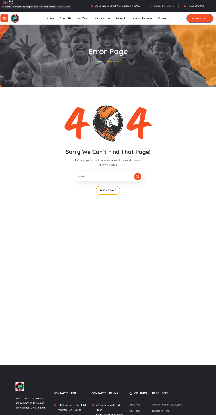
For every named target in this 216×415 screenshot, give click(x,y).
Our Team (134, 411)
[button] (199, 18)
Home (100, 61)
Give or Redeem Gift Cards (167, 404)
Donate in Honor (161, 411)
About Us (134, 404)
